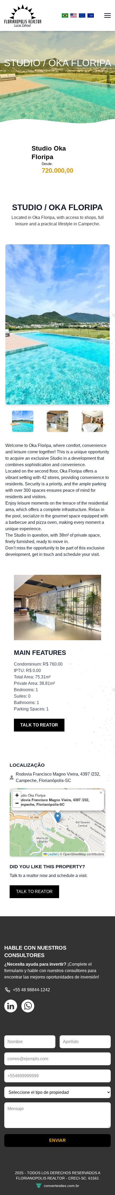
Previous (13, 325)
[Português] (65, 15)
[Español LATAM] (90, 15)
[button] (57, 817)
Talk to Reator (39, 725)
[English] (73, 15)
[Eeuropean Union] (82, 15)
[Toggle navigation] (107, 15)
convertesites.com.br (61, 1186)
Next (101, 325)
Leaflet (52, 854)
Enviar (57, 1140)
